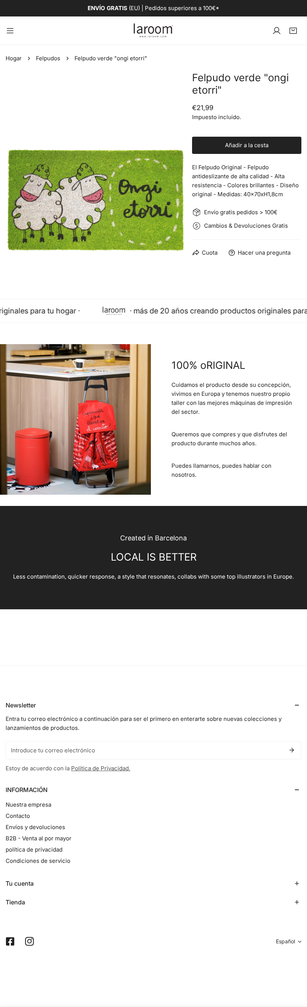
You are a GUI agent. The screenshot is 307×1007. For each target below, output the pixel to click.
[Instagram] (29, 941)
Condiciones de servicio (38, 860)
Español (285, 941)
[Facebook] (10, 941)
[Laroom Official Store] (153, 30)
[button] (293, 30)
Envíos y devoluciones (35, 827)
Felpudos (48, 58)
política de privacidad (34, 849)
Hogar (14, 58)
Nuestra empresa (28, 804)
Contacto (18, 815)
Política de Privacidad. (100, 768)
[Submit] (292, 750)
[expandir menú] (10, 30)
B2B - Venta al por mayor (39, 838)
